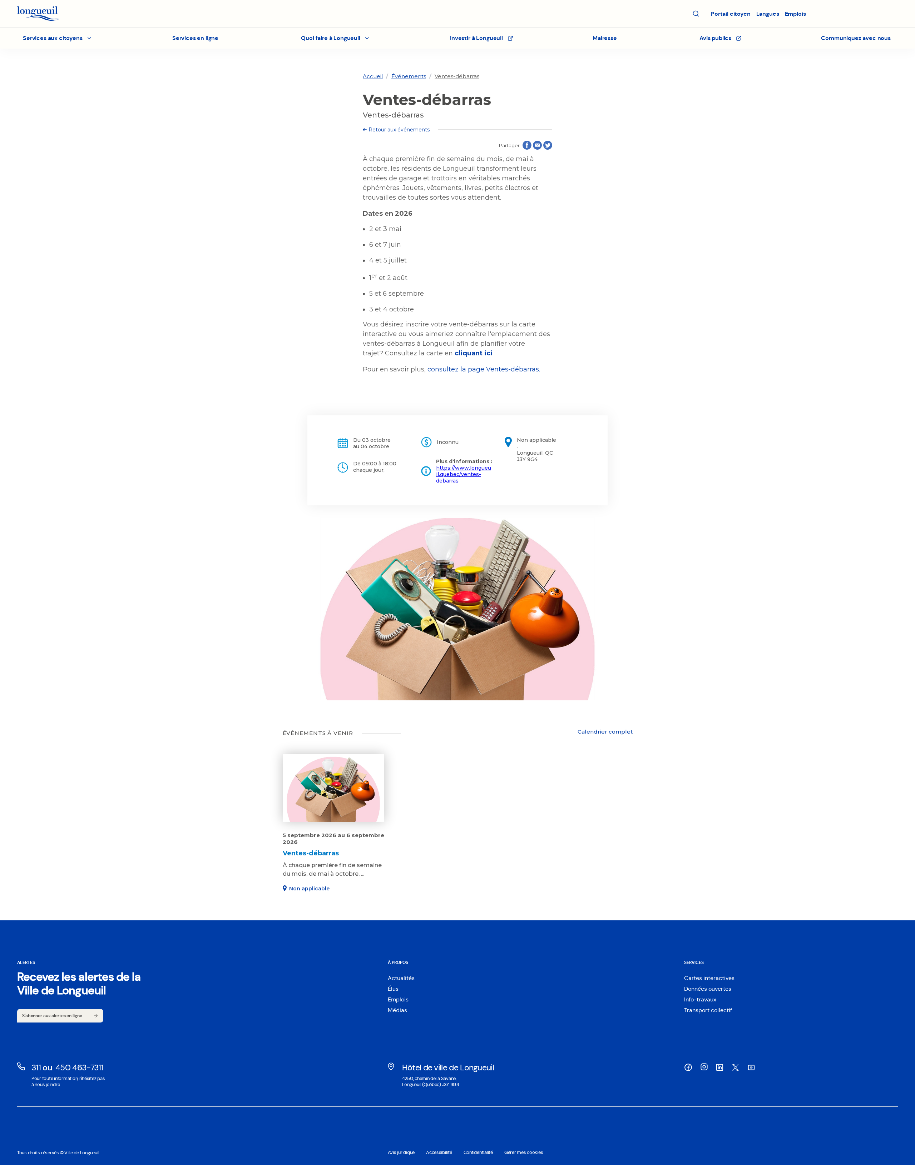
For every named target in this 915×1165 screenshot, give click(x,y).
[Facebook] (688, 1067)
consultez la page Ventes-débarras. (483, 369)
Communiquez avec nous (856, 38)
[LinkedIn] (720, 1067)
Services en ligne (195, 38)
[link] (373, 76)
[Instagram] (704, 1066)
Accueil (373, 76)
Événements (408, 76)
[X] (735, 1067)
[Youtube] (751, 1067)
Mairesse (605, 38)
